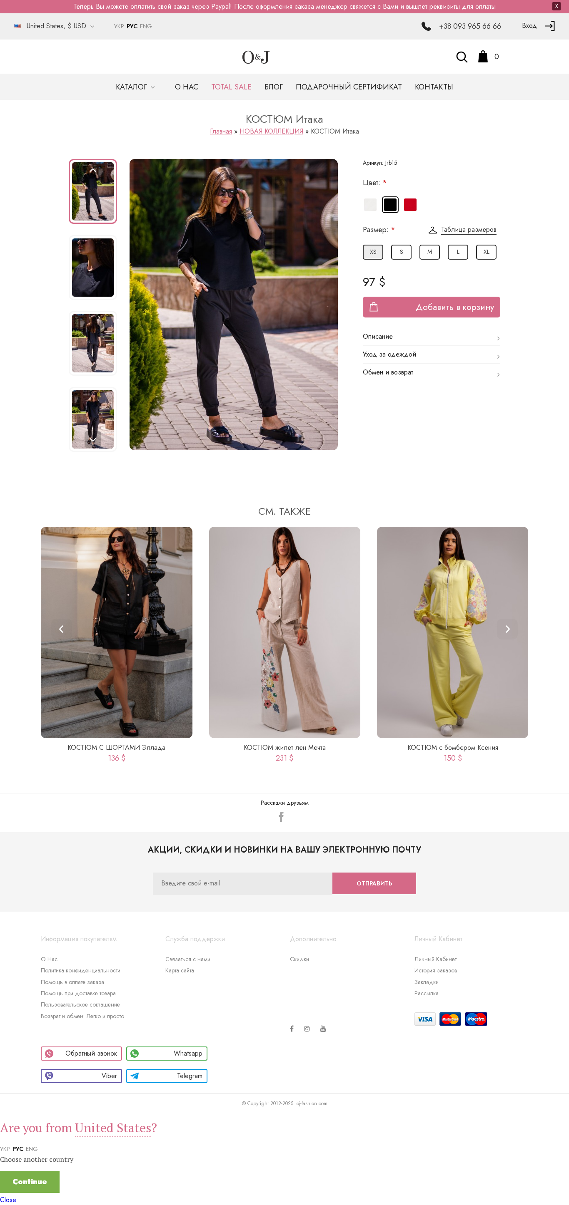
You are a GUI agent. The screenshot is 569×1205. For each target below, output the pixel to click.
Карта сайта (179, 970)
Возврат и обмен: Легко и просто (82, 1016)
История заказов (435, 970)
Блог (274, 87)
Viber (109, 1076)
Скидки (299, 959)
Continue (29, 1181)
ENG (146, 26)
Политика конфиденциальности (80, 970)
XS (373, 252)
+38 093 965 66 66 (470, 26)
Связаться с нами (187, 959)
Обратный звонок (91, 1053)
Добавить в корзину (455, 307)
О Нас (49, 959)
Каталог (132, 87)
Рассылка (426, 993)
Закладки (426, 982)
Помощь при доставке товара (78, 993)
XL (486, 252)
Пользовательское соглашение (80, 1004)
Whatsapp (188, 1053)
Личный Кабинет (435, 959)
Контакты (434, 87)
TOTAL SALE (231, 87)
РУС (132, 26)
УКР (119, 26)
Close (8, 1200)
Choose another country (36, 1159)
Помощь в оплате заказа (72, 982)
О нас (186, 87)
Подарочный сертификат (349, 87)
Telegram (189, 1076)
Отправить (374, 883)
